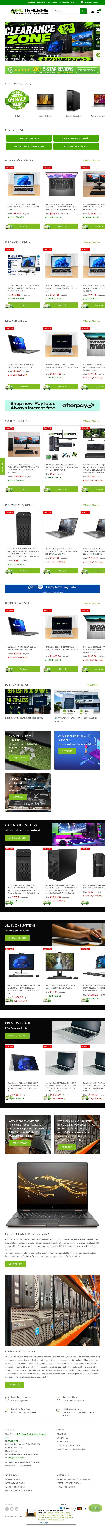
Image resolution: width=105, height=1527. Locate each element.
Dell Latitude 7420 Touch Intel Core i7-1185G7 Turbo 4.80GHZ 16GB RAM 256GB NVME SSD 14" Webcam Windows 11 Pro (61, 206)
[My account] (92, 11)
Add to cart (24, 226)
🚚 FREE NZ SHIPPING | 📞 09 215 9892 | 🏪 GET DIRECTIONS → (52, 2)
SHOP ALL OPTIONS (17, 838)
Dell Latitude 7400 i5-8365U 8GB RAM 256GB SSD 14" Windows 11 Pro (22, 366)
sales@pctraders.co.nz (16, 1458)
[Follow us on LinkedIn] (16, 1509)
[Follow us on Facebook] (7, 1509)
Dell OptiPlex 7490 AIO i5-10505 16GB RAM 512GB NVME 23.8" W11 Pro (60, 986)
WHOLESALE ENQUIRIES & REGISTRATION (74, 1479)
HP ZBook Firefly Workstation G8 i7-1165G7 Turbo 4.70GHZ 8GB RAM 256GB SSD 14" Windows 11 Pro (61, 551)
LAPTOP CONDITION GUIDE (68, 1445)
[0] (97, 11)
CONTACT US (14, 1385)
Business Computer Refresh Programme (24, 717)
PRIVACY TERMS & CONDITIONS (18, 1491)
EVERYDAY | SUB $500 (28, 138)
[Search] (83, 11)
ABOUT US (61, 1434)
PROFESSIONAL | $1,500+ (76, 146)
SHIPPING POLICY (12, 1479)
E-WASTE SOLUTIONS (66, 1487)
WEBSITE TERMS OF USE (15, 1487)
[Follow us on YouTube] (12, 1509)
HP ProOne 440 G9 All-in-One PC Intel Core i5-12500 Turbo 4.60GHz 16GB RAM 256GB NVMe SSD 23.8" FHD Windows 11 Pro (24, 989)
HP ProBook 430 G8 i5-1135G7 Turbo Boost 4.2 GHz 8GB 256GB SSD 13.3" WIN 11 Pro (24, 206)
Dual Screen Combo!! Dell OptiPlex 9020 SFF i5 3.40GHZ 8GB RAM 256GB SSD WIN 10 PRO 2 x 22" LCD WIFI (61, 467)
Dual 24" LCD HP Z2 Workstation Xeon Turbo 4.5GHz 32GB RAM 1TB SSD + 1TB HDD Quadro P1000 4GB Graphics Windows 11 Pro (23, 468)
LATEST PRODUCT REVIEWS (68, 1483)
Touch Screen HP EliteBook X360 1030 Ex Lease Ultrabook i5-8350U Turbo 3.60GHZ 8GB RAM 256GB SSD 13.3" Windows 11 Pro (24, 1087)
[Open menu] (6, 11)
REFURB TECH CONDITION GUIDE (71, 1449)
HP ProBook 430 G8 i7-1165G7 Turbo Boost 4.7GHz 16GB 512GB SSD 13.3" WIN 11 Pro (61, 367)
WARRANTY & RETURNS (15, 1483)
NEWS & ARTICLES (65, 1442)
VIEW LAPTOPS (15, 1264)
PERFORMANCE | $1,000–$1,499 (29, 146)
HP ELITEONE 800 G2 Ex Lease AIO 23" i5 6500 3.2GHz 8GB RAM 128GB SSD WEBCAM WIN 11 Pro (23, 288)
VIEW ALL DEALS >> (91, 161)
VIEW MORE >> (93, 685)
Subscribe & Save (91, 2)
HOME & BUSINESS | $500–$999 (76, 138)
